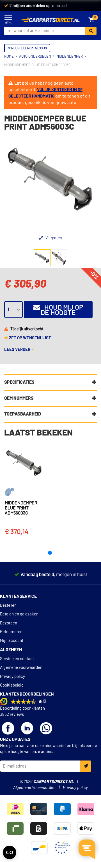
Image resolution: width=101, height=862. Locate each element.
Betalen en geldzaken (19, 614)
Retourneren (11, 632)
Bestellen (8, 605)
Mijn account (11, 640)
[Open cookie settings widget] (9, 852)
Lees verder (17, 349)
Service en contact (17, 659)
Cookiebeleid (12, 685)
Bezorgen (8, 623)
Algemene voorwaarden (21, 667)
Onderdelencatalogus (28, 48)
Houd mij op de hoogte (61, 310)
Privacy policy (12, 676)
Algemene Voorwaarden (34, 788)
